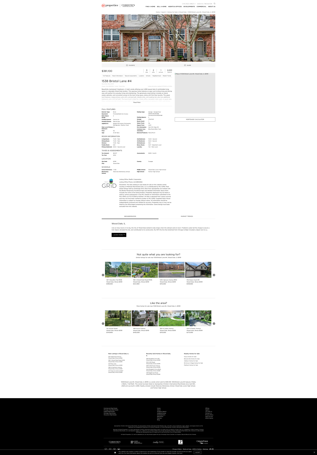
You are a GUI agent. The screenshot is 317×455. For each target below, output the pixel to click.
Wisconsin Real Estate (110, 414)
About (159, 410)
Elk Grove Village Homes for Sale (193, 363)
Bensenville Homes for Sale (192, 358)
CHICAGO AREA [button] (188, 4)
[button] (195, 93)
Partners (159, 418)
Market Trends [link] (167, 75)
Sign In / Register (204, 4)
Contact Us (208, 413)
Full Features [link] (107, 75)
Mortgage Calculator (195, 119)
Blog (158, 419)
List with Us (208, 411)
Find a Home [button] (150, 6)
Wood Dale (122, 86)
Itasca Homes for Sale (190, 356)
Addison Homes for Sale (191, 361)
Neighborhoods (161, 413)
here (181, 453)
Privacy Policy (209, 414)
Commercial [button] (201, 6)
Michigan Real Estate (110, 413)
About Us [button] (211, 6)
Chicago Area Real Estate (111, 410)
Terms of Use (209, 416)
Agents (207, 410)
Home (158, 408)
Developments (189, 6)
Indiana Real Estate (109, 411)
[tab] (130, 216)
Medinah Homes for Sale (191, 365)
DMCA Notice (209, 418)
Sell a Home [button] (161, 6)
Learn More (118, 235)
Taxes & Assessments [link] (131, 75)
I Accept (197, 452)
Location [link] (141, 75)
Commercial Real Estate (110, 408)
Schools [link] (148, 75)
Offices (207, 408)
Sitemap (205, 449)
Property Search (161, 411)
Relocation (160, 416)
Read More (136, 102)
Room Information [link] (117, 75)
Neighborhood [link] (156, 75)
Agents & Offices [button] (175, 6)
